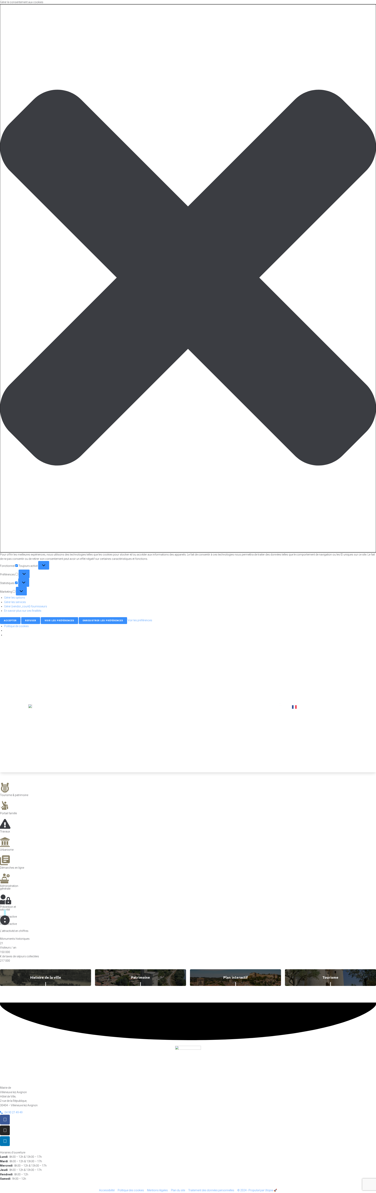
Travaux (5, 831)
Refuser (30, 620)
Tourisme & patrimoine (14, 795)
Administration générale (9, 887)
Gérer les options (14, 597)
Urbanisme (7, 849)
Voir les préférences (59, 620)
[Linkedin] (5, 1141)
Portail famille (8, 813)
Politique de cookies (16, 626)
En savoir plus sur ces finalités (22, 610)
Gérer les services (15, 602)
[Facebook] (5, 1119)
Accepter (10, 620)
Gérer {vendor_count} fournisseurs (25, 606)
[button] (188, 278)
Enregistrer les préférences (103, 620)
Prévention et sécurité (8, 908)
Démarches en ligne (12, 867)
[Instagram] (5, 1130)
